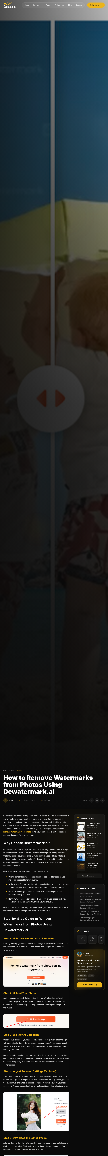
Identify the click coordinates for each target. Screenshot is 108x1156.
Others (19, 770)
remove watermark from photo (17, 832)
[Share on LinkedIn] (102, 800)
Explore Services (88, 985)
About (48, 5)
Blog (70, 5)
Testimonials (59, 5)
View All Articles (88, 876)
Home (27, 5)
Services (36, 5)
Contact (79, 5)
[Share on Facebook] (91, 800)
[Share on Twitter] (97, 800)
